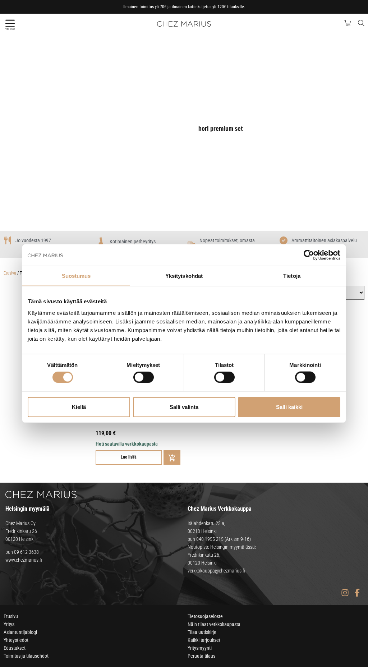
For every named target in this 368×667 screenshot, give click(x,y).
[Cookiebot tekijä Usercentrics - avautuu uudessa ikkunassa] (308, 255)
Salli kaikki (289, 407)
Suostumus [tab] (76, 276)
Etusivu (10, 273)
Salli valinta (184, 407)
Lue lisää (129, 457)
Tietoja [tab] (291, 276)
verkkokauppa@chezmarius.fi (216, 571)
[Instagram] (344, 592)
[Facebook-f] (357, 592)
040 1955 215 (210, 539)
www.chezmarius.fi (23, 560)
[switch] (143, 377)
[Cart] (347, 23)
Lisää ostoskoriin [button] (172, 457)
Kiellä (79, 407)
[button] (10, 23)
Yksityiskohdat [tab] (184, 276)
